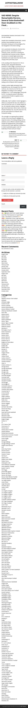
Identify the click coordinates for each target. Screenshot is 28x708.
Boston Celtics (5, 335)
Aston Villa (4, 312)
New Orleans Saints (6, 557)
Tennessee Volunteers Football (9, 660)
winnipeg (4, 693)
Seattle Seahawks (6, 634)
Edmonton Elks (5, 414)
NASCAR (4, 545)
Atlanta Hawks (5, 318)
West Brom (4, 688)
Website (4, 184)
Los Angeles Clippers (7, 492)
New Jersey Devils (6, 554)
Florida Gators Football (7, 429)
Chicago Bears (5, 366)
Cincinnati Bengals (6, 375)
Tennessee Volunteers (7, 658)
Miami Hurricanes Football (8, 519)
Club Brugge (5, 382)
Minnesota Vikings (6, 538)
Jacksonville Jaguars (6, 471)
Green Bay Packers (6, 449)
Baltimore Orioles (6, 325)
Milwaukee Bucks (6, 529)
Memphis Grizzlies (6, 510)
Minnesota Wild (5, 540)
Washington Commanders (8, 686)
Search (3, 204)
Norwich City (5, 571)
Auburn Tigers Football (7, 323)
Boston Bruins (5, 333)
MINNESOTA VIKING (7, 536)
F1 (2, 422)
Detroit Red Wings (6, 408)
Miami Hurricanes (6, 517)
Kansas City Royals (6, 475)
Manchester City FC (6, 506)
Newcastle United (6, 567)
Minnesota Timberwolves (8, 533)
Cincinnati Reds (5, 377)
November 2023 (6, 289)
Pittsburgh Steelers (6, 606)
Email (3, 180)
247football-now (15, 28)
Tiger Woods (5, 669)
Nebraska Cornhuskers (7, 550)
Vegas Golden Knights (7, 683)
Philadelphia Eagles (6, 596)
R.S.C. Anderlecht (6, 616)
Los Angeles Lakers (6, 496)
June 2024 (4, 277)
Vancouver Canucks (6, 681)
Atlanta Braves (5, 314)
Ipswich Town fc (6, 468)
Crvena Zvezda (5, 393)
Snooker (4, 637)
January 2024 (5, 286)
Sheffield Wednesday (7, 636)
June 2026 (4, 258)
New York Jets (5, 561)
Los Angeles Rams (6, 498)
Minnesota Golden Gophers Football (11, 531)
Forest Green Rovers (7, 436)
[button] (26, 10)
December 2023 (6, 287)
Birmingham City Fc (6, 330)
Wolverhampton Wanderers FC (9, 699)
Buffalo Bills (5, 346)
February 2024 (5, 284)
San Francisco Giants (7, 629)
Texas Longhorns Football (8, 665)
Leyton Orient (5, 487)
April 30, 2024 (6, 28)
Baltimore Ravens (6, 326)
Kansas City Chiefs (6, 473)
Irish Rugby (4, 470)
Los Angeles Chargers (7, 491)
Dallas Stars (5, 400)
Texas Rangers (5, 667)
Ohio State (4, 576)
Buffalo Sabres (5, 347)
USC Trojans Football (7, 679)
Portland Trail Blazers (7, 609)
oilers (3, 580)
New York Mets (5, 564)
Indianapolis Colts (6, 463)
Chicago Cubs (5, 372)
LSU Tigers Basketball (7, 501)
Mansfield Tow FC (6, 508)
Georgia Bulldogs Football (8, 443)
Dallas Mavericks (6, 398)
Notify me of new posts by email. (11, 196)
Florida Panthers (6, 431)
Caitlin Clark (4, 351)
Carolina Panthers (6, 361)
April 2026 (4, 261)
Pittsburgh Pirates (6, 604)
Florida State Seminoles (7, 433)
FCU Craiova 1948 (6, 424)
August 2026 (5, 254)
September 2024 (6, 272)
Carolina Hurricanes (6, 359)
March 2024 (5, 282)
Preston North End (6, 613)
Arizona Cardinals (6, 305)
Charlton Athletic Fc (6, 365)
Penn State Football (7, 588)
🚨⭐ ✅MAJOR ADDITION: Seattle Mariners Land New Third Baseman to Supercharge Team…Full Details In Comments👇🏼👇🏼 (13, 214)
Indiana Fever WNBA (7, 459)
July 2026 (4, 256)
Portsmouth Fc (5, 611)
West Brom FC (5, 690)
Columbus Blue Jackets (7, 389)
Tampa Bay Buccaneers (8, 653)
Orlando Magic (5, 585)
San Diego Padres (6, 625)
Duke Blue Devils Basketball (9, 412)
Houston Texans (6, 454)
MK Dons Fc (5, 541)
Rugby (3, 620)
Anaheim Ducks (5, 303)
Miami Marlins (5, 520)
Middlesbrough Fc (6, 526)
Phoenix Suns (5, 601)
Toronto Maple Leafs (7, 672)
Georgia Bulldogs (6, 442)
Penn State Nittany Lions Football (10, 590)
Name (3, 175)
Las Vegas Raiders (6, 480)
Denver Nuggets (6, 403)
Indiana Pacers (5, 461)
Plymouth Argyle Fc (6, 608)
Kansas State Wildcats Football (9, 477)
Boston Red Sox (6, 337)
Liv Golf (3, 489)
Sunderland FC (5, 648)
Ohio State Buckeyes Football (9, 578)
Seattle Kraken (5, 630)
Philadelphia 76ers (6, 594)
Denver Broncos (6, 401)
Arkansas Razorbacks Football (9, 311)
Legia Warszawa (6, 484)
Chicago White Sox (6, 373)
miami (3, 512)
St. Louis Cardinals (6, 643)
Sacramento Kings (6, 622)
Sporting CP (4, 641)
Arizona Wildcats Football (8, 309)
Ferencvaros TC (5, 426)
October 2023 (5, 291)
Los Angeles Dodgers (7, 494)
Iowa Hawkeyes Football (8, 466)
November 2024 (6, 268)
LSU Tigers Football (6, 503)
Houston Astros (5, 450)
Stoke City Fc (5, 644)
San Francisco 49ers (7, 627)
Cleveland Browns (6, 379)
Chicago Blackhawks (7, 368)
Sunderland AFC (5, 646)
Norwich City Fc (5, 573)
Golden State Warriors (7, 445)
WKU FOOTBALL (6, 697)
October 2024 (5, 270)
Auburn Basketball (6, 319)
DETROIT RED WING (7, 407)
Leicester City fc (6, 485)
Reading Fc (4, 618)
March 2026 (5, 263)
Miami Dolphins (5, 513)
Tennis (3, 662)
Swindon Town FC (6, 651)
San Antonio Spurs (6, 623)
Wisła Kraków (5, 695)
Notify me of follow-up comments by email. (14, 193)
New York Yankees (6, 566)
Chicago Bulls (5, 370)
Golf (3, 447)
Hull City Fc (4, 456)
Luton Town (5, 505)
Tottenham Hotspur (7, 676)
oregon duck (5, 583)
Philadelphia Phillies (6, 599)
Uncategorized (5, 678)
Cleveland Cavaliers (6, 380)
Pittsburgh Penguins (7, 602)
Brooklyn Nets (5, 344)
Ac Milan (4, 297)
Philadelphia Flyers (6, 597)
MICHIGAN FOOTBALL (7, 522)
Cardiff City (4, 354)
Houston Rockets (6, 452)
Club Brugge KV (5, 384)
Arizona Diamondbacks (7, 307)
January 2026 (5, 266)
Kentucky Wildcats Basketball (9, 478)
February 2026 (5, 265)
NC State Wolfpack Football (8, 548)
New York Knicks (6, 562)
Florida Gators (5, 428)
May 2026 (4, 259)
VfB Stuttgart (5, 685)
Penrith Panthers (6, 592)
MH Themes (23, 706)
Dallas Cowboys (6, 396)
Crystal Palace (5, 394)
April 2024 (4, 280)
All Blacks (4, 300)
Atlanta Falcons (5, 316)
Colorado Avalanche (7, 387)
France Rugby (5, 438)
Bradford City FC (6, 340)
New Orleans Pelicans (7, 555)
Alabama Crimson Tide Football (9, 298)
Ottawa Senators (6, 587)
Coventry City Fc (6, 391)
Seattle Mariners (6, 632)
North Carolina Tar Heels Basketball (11, 569)
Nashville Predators (6, 547)
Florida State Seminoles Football (10, 435)
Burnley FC (4, 349)
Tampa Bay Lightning (7, 655)
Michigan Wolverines (7, 524)
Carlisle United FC (6, 358)
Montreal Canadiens (7, 543)
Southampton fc (6, 639)
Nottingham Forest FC (7, 575)
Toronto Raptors (6, 674)
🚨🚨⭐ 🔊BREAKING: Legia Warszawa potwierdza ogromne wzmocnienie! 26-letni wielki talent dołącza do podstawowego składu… (14, 227)
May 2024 (4, 279)
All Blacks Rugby (6, 302)
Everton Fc (4, 421)
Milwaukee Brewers (6, 527)
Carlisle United (5, 356)
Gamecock (4, 440)
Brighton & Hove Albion (7, 342)
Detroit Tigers (5, 410)
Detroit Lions (5, 405)
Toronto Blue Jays (6, 671)
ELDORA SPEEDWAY (7, 417)
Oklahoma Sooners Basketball (9, 582)
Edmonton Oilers (6, 415)
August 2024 (5, 273)
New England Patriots (7, 552)
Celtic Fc (4, 363)
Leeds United (5, 482)
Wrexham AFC (5, 700)
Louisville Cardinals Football (8, 499)
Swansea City (5, 650)
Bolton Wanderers (6, 332)
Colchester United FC (7, 386)
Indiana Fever (5, 457)
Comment (4, 163)
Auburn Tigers (5, 321)
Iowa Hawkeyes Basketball (8, 464)
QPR (3, 615)
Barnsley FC (5, 328)
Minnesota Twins (6, 534)
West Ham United (6, 692)
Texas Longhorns (6, 664)
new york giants (5, 559)
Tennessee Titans (6, 657)
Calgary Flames (5, 352)
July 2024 (4, 275)
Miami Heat (4, 515)
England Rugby (5, 419)
